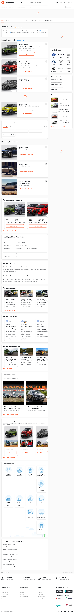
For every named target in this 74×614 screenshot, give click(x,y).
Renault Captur (54, 89)
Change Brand (20, 40)
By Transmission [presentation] (27, 126)
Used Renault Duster (63, 109)
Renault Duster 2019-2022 (57, 87)
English (55, 2)
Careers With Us (4, 592)
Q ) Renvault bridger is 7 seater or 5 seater (13, 556)
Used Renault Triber (62, 115)
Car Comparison (10, 230)
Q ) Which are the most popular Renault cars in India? (16, 275)
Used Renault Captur (63, 120)
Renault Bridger (23, 164)
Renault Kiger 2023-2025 (56, 79)
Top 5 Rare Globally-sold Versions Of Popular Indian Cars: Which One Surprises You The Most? (42, 302)
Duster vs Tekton (14, 226)
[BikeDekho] (59, 598)
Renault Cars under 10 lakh (22, 131)
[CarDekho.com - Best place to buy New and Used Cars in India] (7, 2)
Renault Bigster (23, 147)
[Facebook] (58, 612)
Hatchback (40, 30)
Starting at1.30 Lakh (63, 99)
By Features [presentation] (35, 126)
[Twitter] (61, 612)
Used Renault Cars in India (57, 126)
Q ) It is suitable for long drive (10, 566)
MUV (4, 32)
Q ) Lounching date (7, 561)
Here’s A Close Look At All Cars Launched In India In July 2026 (26, 300)
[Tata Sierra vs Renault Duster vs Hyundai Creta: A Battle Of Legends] (13, 393)
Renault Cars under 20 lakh (8, 134)
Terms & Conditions (5, 594)
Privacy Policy (4, 596)
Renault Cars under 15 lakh (35, 131)
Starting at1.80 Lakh (63, 105)
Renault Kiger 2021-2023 (56, 84)
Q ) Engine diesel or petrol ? (9, 551)
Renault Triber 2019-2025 (56, 82)
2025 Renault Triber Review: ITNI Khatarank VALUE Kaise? (35, 407)
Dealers (8, 20)
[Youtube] (65, 612)
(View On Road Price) (36, 46)
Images (20, 20)
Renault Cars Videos (11, 414)
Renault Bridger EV (24, 181)
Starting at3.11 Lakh (63, 116)
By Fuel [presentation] (19, 126)
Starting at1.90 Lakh (63, 111)
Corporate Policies (4, 598)
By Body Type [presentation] (13, 126)
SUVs (10, 32)
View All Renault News (8, 310)
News (14, 20)
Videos (26, 20)
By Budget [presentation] (5, 126)
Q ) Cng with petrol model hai (10, 546)
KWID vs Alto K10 (37, 226)
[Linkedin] (72, 612)
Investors (3, 600)
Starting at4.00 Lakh (63, 122)
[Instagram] (68, 612)
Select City (68, 7)
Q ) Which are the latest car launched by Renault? (15, 267)
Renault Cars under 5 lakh (8, 131)
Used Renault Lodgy (62, 103)
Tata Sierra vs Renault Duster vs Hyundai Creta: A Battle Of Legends (13, 407)
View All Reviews (7, 368)
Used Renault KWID (62, 98)
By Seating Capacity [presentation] (44, 126)
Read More (44, 35)
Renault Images (10, 457)
